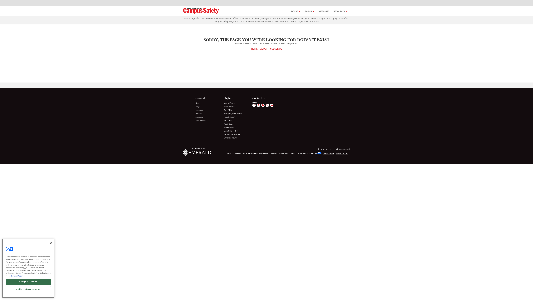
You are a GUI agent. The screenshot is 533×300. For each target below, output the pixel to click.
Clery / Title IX (229, 110)
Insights (198, 107)
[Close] (51, 243)
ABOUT (263, 49)
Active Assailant (230, 107)
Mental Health (229, 121)
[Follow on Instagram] (258, 105)
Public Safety (228, 124)
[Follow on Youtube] (271, 105)
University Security (230, 138)
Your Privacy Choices (307, 154)
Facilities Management (232, 134)
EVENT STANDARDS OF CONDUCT (284, 154)
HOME (254, 49)
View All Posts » (229, 103)
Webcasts (324, 11)
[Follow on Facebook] (254, 105)
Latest (294, 11)
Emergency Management (233, 114)
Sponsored (199, 117)
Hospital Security (230, 117)
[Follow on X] (267, 105)
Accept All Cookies (28, 282)
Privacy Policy (16, 276)
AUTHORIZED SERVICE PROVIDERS (256, 154)
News (197, 103)
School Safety (229, 127)
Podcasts (198, 114)
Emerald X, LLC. (329, 149)
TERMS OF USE (328, 154)
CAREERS (237, 154)
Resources (339, 11)
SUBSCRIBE (276, 49)
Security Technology (231, 131)
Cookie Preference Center (28, 289)
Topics (308, 11)
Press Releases (200, 121)
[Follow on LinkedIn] (263, 105)
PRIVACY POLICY (342, 154)
